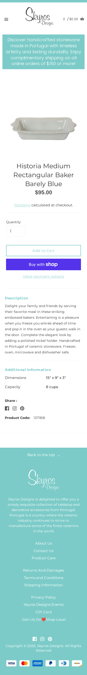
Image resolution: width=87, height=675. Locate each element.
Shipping (22, 205)
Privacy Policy (43, 597)
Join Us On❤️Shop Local (43, 619)
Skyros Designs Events (44, 604)
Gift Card (44, 612)
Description (16, 298)
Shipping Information (43, 585)
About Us (43, 543)
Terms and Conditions (43, 577)
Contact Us (43, 550)
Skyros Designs (50, 646)
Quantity (13, 222)
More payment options (43, 276)
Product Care (44, 558)
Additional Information (28, 369)
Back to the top (42, 454)
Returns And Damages (43, 570)
